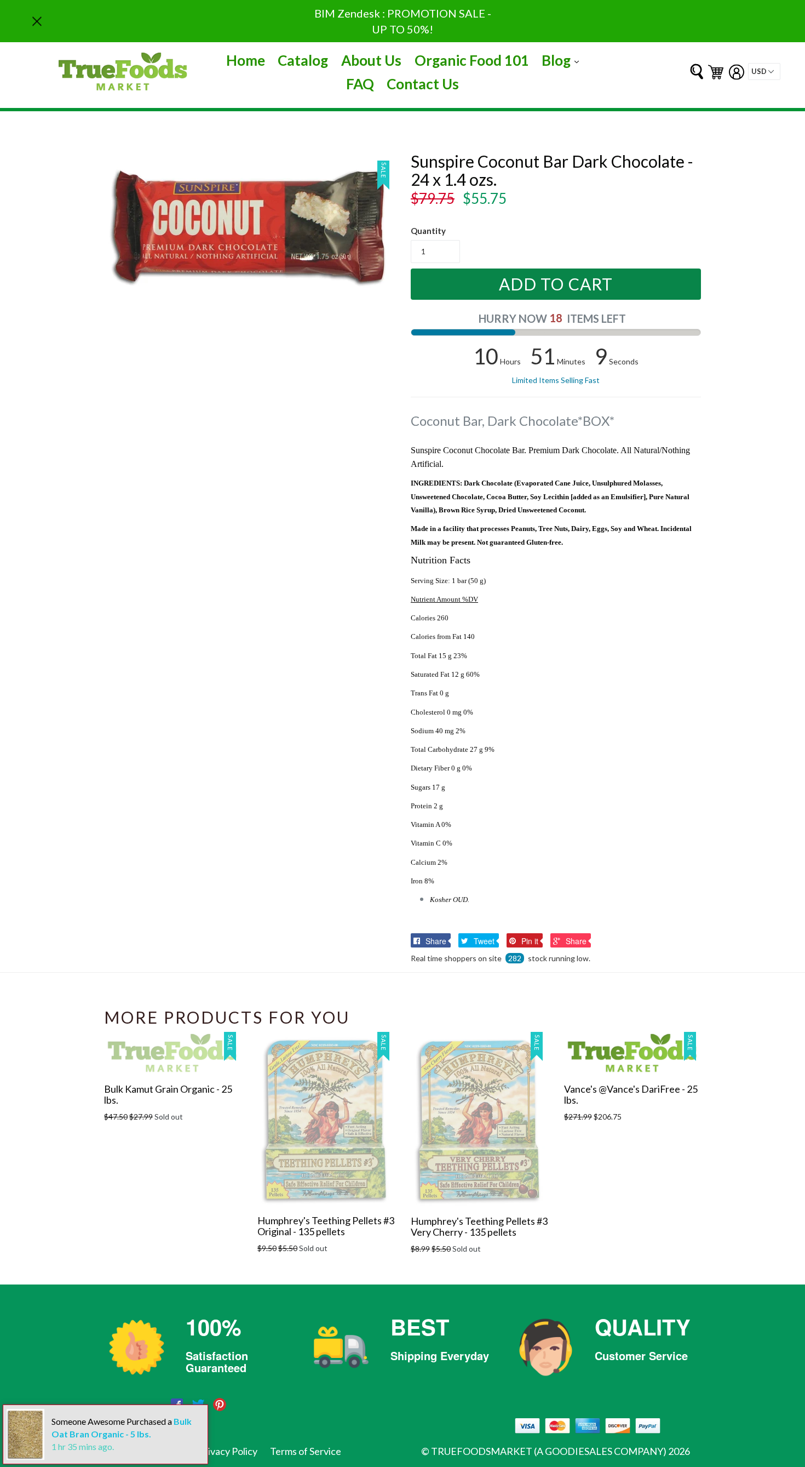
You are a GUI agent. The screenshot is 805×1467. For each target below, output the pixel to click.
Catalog (303, 60)
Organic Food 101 (472, 60)
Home (245, 60)
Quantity (428, 231)
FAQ (360, 84)
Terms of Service (305, 1451)
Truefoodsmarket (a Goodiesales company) (548, 1451)
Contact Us (423, 84)
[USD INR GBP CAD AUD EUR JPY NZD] (764, 71)
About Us (371, 60)
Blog (563, 60)
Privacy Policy (227, 1451)
